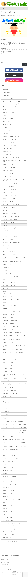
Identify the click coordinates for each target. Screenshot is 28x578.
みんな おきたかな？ (8, 517)
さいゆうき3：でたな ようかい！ (11, 106)
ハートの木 (5, 414)
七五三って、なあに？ (8, 314)
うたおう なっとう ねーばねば (10, 458)
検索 (2, 62)
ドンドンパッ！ (7, 487)
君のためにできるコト (8, 399)
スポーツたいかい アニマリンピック (12, 251)
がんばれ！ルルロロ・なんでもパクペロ (13, 332)
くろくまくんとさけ (8, 362)
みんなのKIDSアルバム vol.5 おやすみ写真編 (14, 430)
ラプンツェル (6, 130)
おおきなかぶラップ (8, 95)
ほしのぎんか (6, 121)
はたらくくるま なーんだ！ (9, 282)
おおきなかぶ (6, 92)
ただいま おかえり (8, 173)
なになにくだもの (7, 270)
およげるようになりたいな (9, 467)
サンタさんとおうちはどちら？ (10, 476)
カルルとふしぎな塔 (8, 329)
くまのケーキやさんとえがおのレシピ (12, 242)
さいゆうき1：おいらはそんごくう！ (12, 101)
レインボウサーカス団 (8, 534)
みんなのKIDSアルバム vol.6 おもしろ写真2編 (14, 433)
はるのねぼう (6, 288)
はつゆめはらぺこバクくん (9, 285)
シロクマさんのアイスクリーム (10, 479)
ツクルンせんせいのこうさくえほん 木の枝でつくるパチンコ (14, 258)
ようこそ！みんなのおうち (9, 305)
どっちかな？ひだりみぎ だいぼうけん (12, 261)
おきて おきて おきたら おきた (11, 326)
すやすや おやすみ (7, 482)
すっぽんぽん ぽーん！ (8, 170)
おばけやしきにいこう (8, 464)
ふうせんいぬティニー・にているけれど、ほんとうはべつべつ (14, 383)
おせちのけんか (7, 230)
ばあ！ (4, 279)
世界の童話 (5, 89)
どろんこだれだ (7, 264)
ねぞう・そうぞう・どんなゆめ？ (11, 276)
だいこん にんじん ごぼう (9, 142)
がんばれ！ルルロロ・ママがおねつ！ (12, 339)
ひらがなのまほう (7, 293)
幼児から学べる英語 (8, 436)
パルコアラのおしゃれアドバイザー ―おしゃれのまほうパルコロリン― (14, 379)
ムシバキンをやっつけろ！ (9, 195)
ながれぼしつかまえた (8, 176)
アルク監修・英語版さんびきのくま (11, 449)
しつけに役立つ (7, 154)
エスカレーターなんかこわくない (11, 157)
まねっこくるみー (7, 505)
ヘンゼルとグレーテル (8, 118)
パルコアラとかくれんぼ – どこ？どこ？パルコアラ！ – (14, 375)
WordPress (9, 572)
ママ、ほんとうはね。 (8, 192)
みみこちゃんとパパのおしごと (10, 514)
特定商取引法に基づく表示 (7, 564)
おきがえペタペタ (7, 225)
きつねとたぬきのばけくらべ (10, 139)
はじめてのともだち (8, 496)
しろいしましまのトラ (8, 365)
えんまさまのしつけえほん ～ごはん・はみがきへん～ (14, 161)
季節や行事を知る (7, 538)
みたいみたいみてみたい (9, 387)
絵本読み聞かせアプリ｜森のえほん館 (14, 569)
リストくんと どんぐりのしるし (11, 526)
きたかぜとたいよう (8, 98)
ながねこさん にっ (8, 493)
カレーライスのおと (8, 239)
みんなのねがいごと (8, 520)
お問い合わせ (5, 559)
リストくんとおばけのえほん (10, 390)
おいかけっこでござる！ (9, 222)
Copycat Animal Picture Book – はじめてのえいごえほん (14, 442)
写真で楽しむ (6, 408)
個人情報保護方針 (6, 562)
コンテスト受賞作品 (8, 452)
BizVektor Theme (16, 572)
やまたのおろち (7, 151)
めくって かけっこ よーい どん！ (12, 523)
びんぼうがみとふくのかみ (9, 145)
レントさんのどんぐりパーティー (11, 393)
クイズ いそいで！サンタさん (10, 541)
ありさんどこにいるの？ (9, 455)
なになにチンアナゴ (8, 371)
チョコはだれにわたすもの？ (10, 254)
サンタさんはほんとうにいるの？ (11, 544)
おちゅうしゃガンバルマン (9, 164)
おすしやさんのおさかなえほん (10, 228)
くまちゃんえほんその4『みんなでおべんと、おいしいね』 (14, 353)
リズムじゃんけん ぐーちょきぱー (11, 311)
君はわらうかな (7, 402)
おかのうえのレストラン (9, 461)
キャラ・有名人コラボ (8, 317)
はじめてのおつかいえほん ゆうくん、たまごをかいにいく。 (14, 180)
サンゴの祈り (6, 248)
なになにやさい (7, 273)
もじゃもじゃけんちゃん (9, 198)
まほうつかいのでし (8, 124)
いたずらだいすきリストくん (10, 320)
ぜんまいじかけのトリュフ (9, 368)
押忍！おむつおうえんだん (9, 207)
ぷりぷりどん (6, 502)
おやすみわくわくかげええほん (10, 236)
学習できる (5, 210)
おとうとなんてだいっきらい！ (10, 167)
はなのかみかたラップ (8, 186)
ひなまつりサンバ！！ (8, 291)
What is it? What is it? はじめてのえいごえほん (14, 446)
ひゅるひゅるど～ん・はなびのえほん (12, 499)
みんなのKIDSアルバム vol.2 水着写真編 (13, 421)
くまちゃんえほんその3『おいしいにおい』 (13, 349)
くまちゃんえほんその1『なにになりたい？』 (14, 342)
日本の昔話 (5, 133)
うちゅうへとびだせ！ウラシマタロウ (12, 136)
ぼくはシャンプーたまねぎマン (10, 189)
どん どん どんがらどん (9, 484)
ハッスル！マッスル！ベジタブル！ (11, 183)
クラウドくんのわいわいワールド (11, 359)
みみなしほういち (7, 148)
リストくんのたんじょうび (9, 529)
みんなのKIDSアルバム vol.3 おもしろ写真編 (14, 424)
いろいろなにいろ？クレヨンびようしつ (13, 216)
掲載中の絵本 (5, 86)
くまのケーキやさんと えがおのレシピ (12, 357)
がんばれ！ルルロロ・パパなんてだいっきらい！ (14, 336)
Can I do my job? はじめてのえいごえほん (13, 439)
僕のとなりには (7, 396)
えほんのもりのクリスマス (9, 323)
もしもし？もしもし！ (8, 302)
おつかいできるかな (8, 233)
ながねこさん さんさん (9, 490)
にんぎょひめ (6, 115)
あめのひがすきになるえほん (10, 213)
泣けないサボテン (7, 405)
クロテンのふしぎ (7, 411)
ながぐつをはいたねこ (8, 112)
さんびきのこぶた (7, 109)
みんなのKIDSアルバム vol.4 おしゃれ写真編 (14, 427)
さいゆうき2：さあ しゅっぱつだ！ (11, 104)
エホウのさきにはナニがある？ (10, 219)
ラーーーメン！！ (7, 308)
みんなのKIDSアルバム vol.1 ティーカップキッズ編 (14, 417)
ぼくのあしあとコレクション (10, 296)
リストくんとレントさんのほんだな (11, 204)
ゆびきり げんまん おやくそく (10, 201)
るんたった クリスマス (9, 531)
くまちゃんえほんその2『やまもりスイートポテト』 (14, 346)
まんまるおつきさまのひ (9, 511)
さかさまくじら (7, 473)
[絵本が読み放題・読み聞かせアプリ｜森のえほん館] (14, 4)
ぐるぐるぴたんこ (7, 245)
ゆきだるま (5, 127)
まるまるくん (6, 508)
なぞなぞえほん (7, 267)
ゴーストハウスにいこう (9, 470)
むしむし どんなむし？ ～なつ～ (11, 299)
